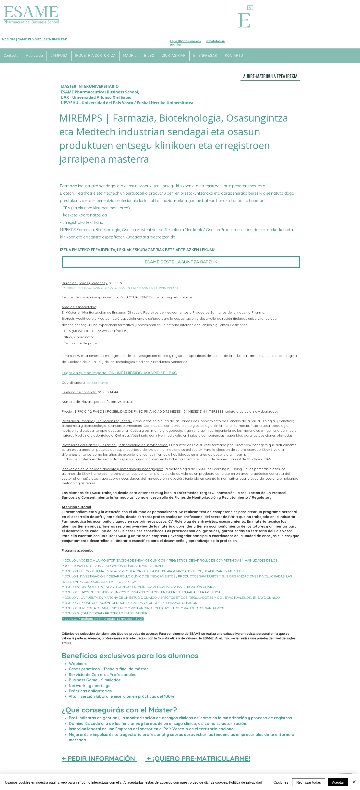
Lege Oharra (179, 41)
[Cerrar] (354, 782)
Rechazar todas (308, 782)
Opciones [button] (281, 782)
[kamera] (250, 7)
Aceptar (338, 782)
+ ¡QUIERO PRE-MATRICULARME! (197, 758)
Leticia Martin (97, 382)
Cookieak (194, 41)
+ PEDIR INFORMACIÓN (99, 758)
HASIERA (8, 39)
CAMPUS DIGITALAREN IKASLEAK (42, 39)
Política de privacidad (245, 782)
